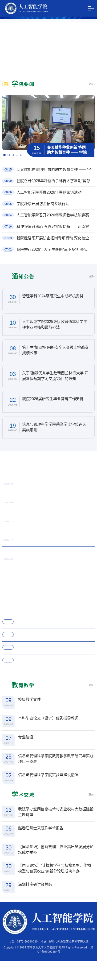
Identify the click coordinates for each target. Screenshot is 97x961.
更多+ (92, 84)
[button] (4, 155)
